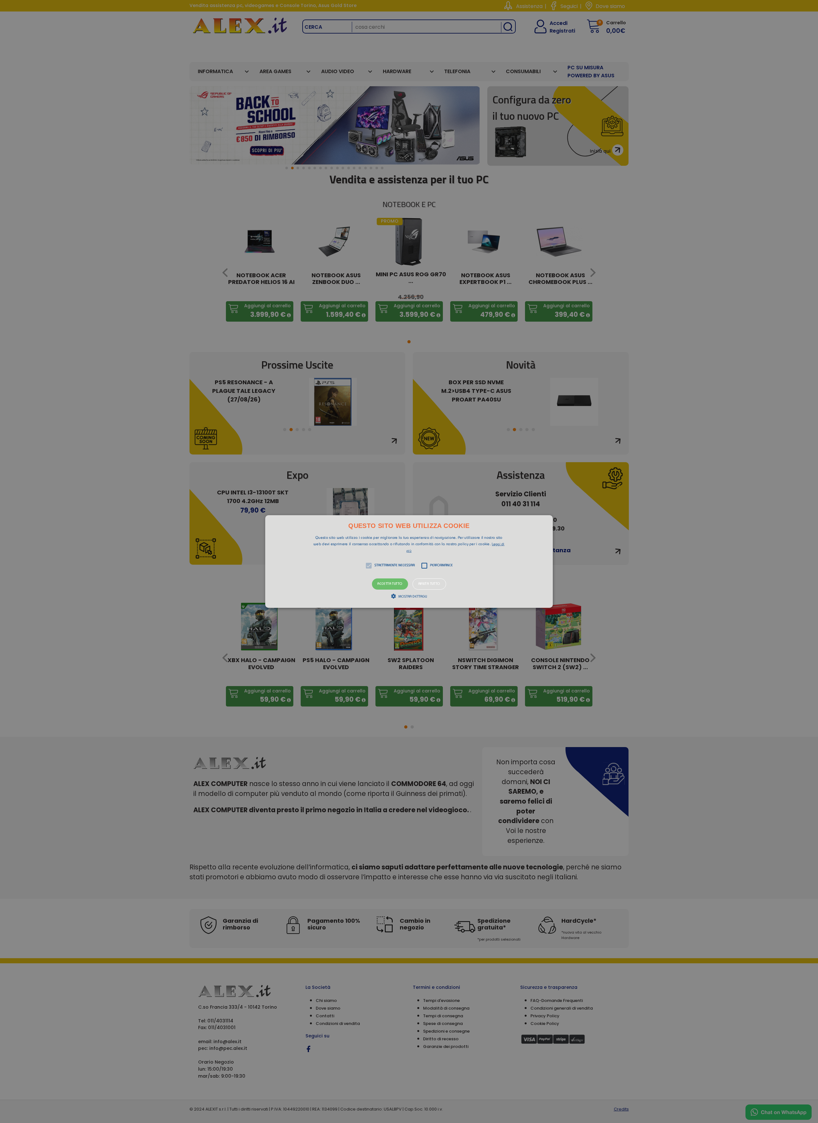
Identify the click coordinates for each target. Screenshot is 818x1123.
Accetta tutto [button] (389, 584)
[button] (409, 561)
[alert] (409, 561)
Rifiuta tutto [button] (429, 584)
